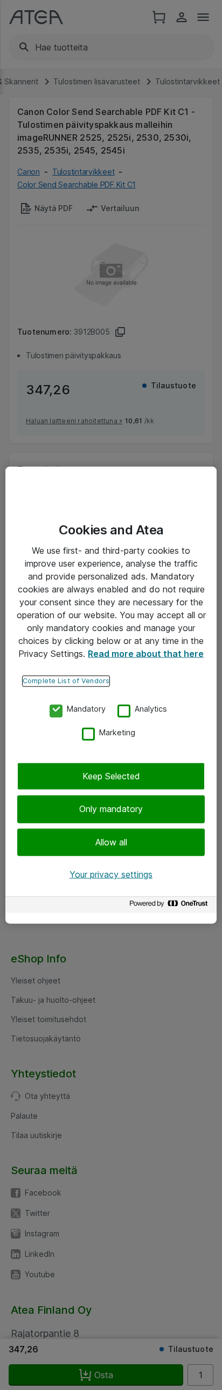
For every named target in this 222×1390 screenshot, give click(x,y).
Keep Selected (111, 776)
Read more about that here (146, 653)
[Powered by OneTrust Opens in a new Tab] (170, 906)
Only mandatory (111, 808)
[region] (111, 695)
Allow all (111, 842)
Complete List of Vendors (66, 681)
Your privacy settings (111, 874)
